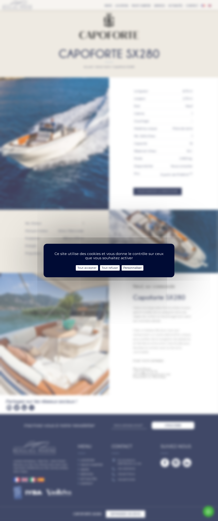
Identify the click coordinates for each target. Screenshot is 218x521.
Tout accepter (86, 267)
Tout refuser (110, 267)
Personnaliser (132, 267)
